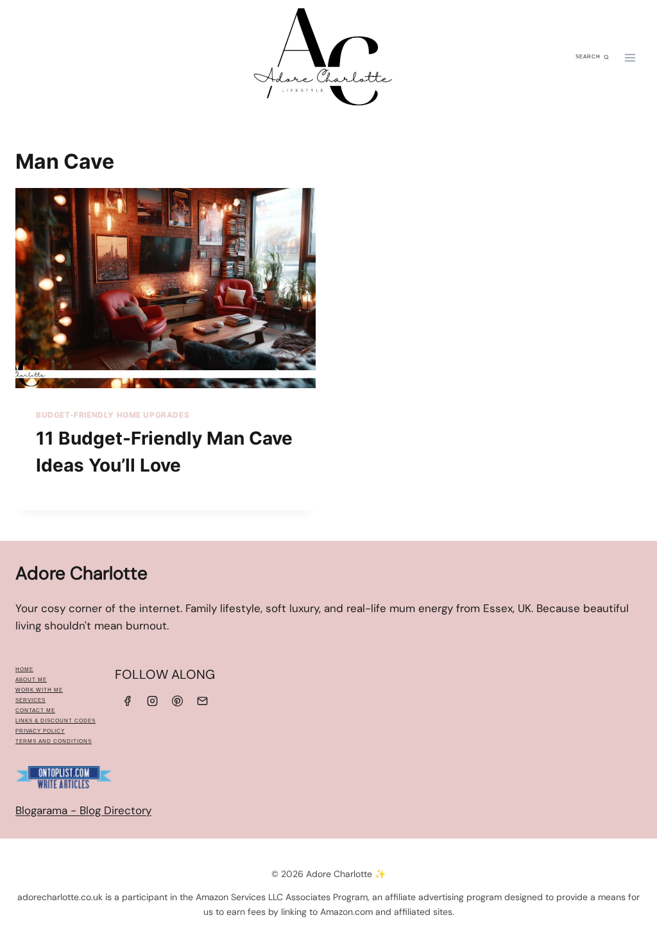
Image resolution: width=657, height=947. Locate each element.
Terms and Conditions (53, 741)
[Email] (203, 701)
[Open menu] (630, 57)
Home (24, 669)
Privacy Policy (40, 731)
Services (30, 700)
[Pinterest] (178, 701)
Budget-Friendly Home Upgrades (112, 415)
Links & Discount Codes (55, 721)
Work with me (39, 690)
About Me (31, 680)
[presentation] (165, 288)
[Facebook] (127, 701)
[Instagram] (152, 701)
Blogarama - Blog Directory (83, 810)
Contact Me (35, 710)
